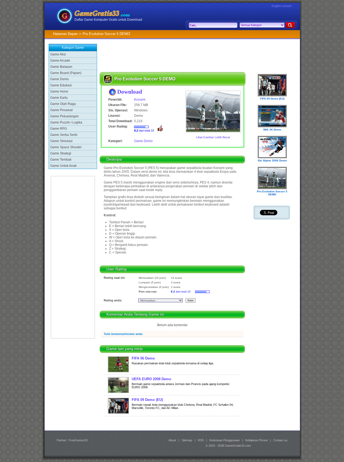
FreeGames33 (78, 440)
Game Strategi (60, 153)
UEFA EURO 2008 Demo (151, 379)
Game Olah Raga (63, 104)
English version (282, 6)
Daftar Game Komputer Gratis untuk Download (108, 20)
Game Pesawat (61, 110)
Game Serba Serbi (63, 135)
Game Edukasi (61, 85)
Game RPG (58, 129)
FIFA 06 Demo (143, 358)
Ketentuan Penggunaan (224, 440)
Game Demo (59, 79)
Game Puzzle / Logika (66, 122)
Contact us (280, 440)
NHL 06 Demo (272, 129)
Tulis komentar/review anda (123, 334)
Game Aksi (58, 54)
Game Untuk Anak (63, 166)
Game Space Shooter (66, 147)
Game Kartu (59, 98)
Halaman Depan (65, 34)
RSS (201, 440)
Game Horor (59, 91)
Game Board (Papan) (65, 73)
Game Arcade (60, 60)
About (172, 440)
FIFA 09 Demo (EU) (147, 400)
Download (129, 92)
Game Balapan (61, 67)
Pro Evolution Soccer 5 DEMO (272, 193)
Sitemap (187, 440)
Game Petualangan (64, 116)
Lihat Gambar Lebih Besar (213, 137)
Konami (139, 99)
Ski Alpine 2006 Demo (272, 160)
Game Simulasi (61, 141)
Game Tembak (60, 159)
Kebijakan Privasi (256, 440)
